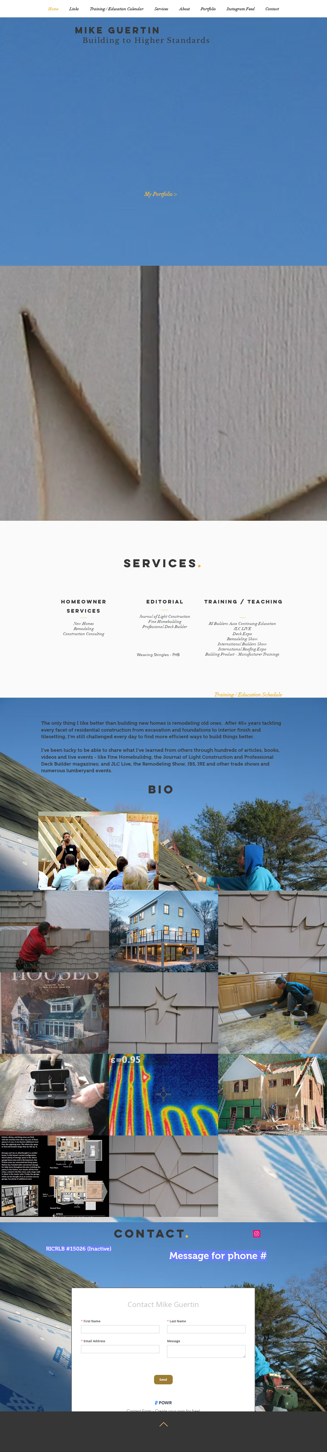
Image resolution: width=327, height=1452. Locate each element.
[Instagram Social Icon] (256, 1233)
